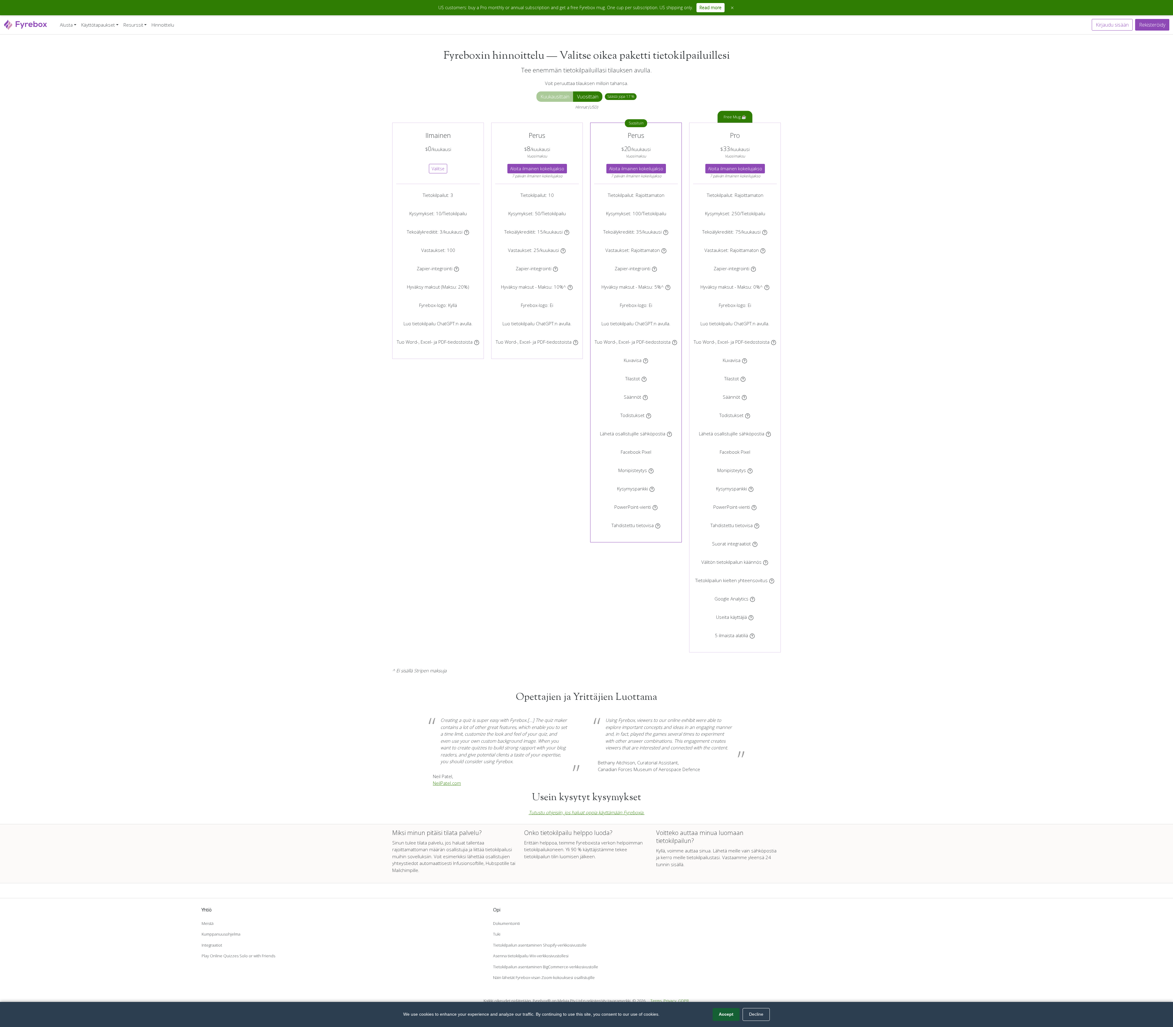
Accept (726, 1014)
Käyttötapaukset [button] (98, 25)
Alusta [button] (66, 25)
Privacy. (670, 1000)
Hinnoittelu (163, 25)
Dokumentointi (506, 923)
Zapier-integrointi (434, 268)
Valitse (438, 169)
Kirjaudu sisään (1112, 24)
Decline (756, 1014)
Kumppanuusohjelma (221, 934)
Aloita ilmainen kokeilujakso (537, 169)
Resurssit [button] (133, 25)
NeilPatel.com (447, 783)
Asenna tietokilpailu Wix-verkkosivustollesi (530, 956)
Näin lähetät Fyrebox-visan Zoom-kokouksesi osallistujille (544, 977)
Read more (711, 7)
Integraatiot (212, 945)
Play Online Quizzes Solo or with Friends (238, 956)
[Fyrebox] (26, 24)
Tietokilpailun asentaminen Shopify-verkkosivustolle (539, 945)
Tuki (496, 934)
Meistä (208, 923)
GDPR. (684, 1000)
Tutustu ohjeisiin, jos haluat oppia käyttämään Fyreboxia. (587, 812)
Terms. (656, 1000)
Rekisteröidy (1152, 24)
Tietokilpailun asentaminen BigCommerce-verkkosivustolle (545, 967)
